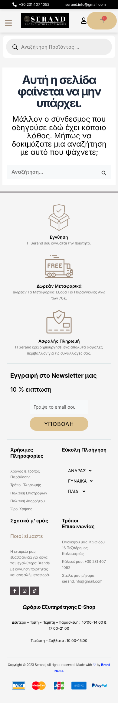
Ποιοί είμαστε (26, 536)
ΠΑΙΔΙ (74, 491)
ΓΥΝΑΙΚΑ (77, 480)
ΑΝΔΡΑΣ (77, 470)
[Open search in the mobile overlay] (59, 47)
